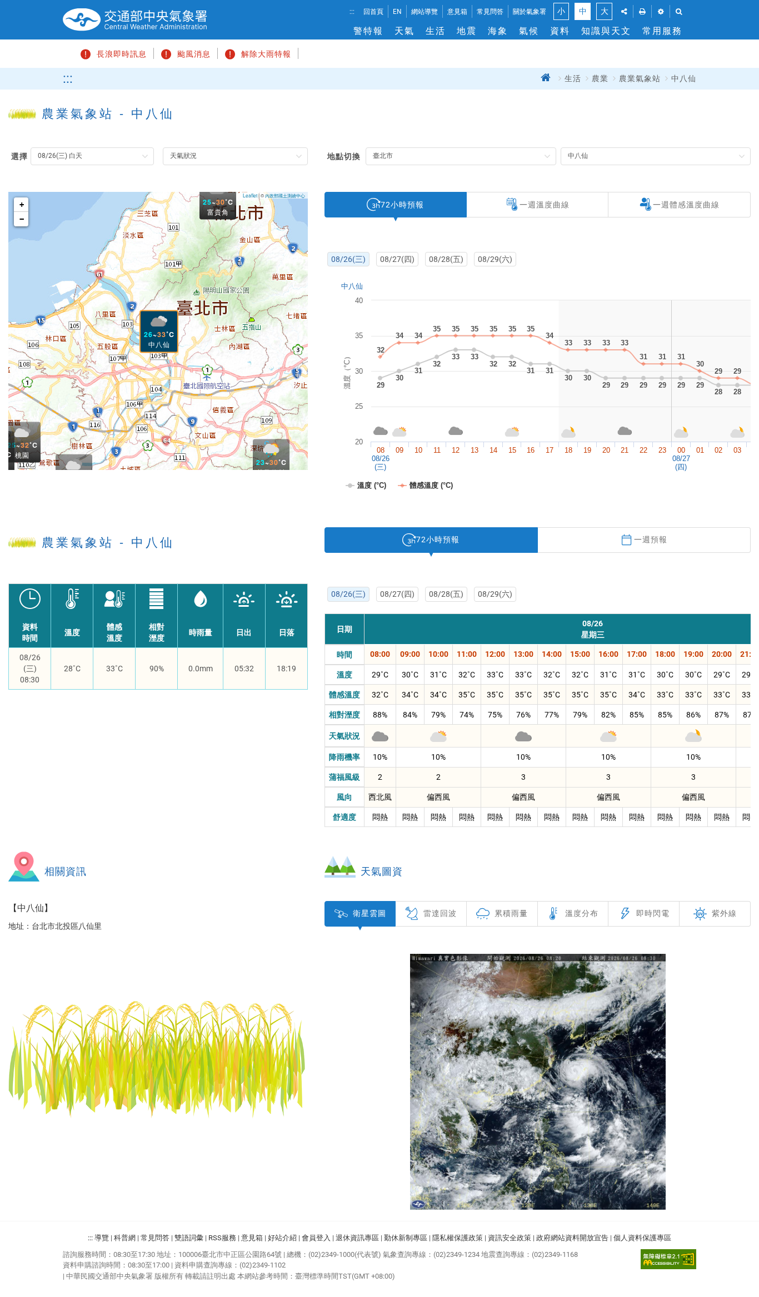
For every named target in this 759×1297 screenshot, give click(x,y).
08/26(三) (348, 259)
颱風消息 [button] (194, 53)
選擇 (19, 156)
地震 (467, 31)
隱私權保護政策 (457, 1238)
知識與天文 (606, 31)
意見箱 (457, 11)
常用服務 (662, 31)
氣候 (529, 31)
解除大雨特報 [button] (266, 53)
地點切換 (344, 156)
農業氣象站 (640, 78)
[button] (624, 11)
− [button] (21, 219)
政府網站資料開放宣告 (572, 1238)
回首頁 (373, 11)
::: (351, 11)
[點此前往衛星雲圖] (537, 1082)
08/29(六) (495, 259)
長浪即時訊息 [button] (122, 53)
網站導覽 (424, 11)
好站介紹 (282, 1238)
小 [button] (561, 11)
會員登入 (316, 1238)
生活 (436, 31)
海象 (498, 31)
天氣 (405, 31)
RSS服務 (222, 1238)
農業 (600, 78)
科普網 (125, 1238)
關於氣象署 (529, 11)
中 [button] (583, 11)
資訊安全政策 (509, 1238)
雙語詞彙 (188, 1238)
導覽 (101, 1238)
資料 (560, 31)
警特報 (368, 31)
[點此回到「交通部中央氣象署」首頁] (135, 20)
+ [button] (21, 204)
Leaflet (250, 195)
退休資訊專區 (357, 1238)
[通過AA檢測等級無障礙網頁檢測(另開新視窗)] (668, 1259)
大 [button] (604, 11)
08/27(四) (397, 259)
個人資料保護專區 (642, 1238)
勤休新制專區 (405, 1238)
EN (397, 11)
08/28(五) (446, 259)
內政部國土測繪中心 (285, 195)
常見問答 (490, 11)
